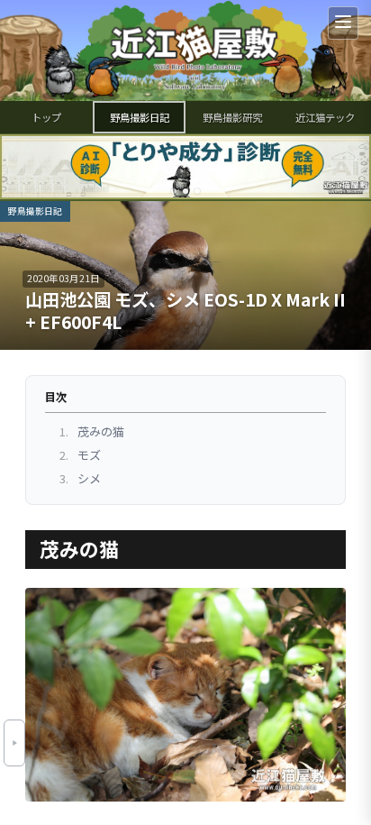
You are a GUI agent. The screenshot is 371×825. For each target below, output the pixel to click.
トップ (46, 117)
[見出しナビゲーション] (14, 743)
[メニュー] (343, 23)
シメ (80, 478)
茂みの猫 (91, 431)
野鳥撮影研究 (232, 117)
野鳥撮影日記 (139, 117)
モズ (80, 454)
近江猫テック (325, 117)
